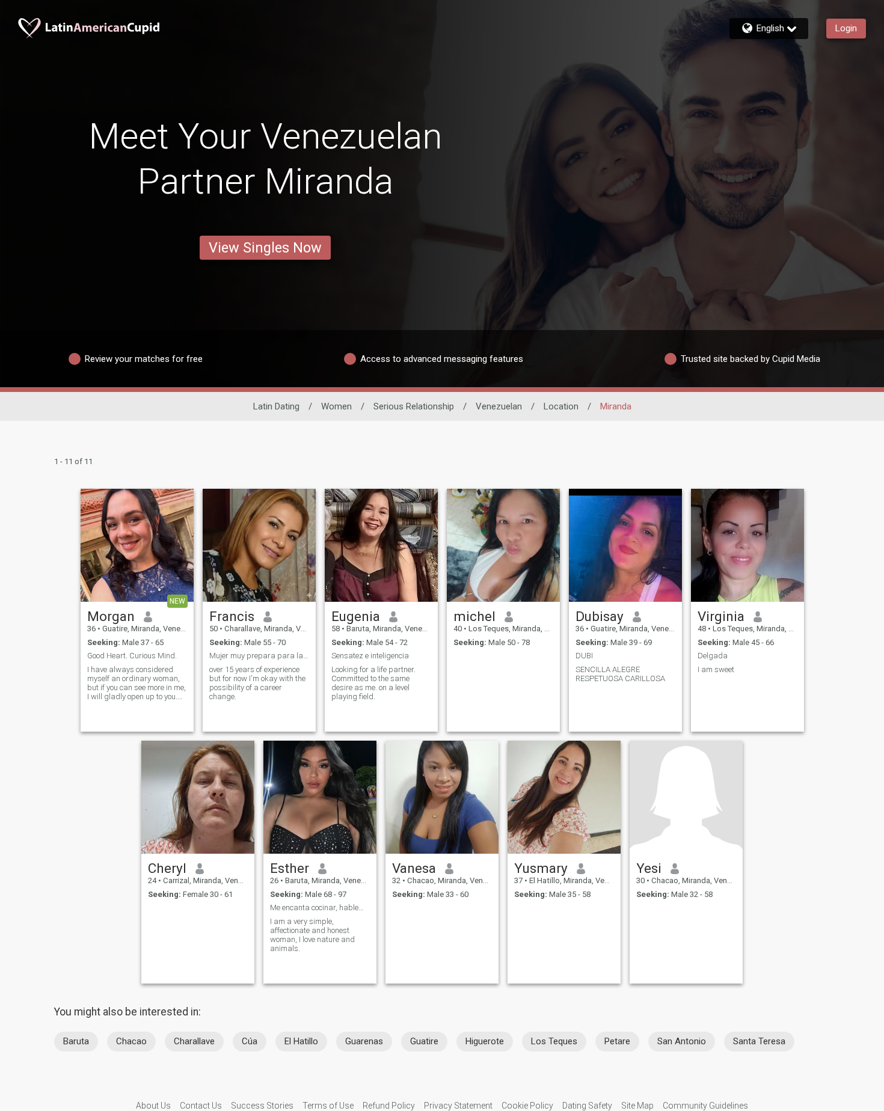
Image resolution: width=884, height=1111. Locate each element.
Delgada (713, 655)
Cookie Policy (527, 1105)
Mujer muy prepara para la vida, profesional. (259, 655)
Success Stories (262, 1105)
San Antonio (681, 1041)
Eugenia (355, 616)
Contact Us (201, 1105)
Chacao (131, 1041)
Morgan (111, 616)
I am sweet (716, 669)
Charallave (194, 1041)
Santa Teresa (759, 1041)
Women (336, 406)
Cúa (249, 1041)
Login (846, 28)
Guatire (424, 1041)
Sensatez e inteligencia (370, 655)
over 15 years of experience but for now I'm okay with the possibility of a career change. (257, 683)
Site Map (637, 1105)
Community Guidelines (705, 1105)
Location (561, 406)
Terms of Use (328, 1105)
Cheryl (167, 868)
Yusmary (541, 868)
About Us (153, 1105)
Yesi (648, 868)
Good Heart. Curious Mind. (132, 655)
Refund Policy (389, 1105)
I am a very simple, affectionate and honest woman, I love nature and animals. (312, 935)
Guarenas (364, 1041)
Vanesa (414, 868)
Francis (231, 616)
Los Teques (554, 1041)
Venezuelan (499, 406)
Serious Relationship (413, 406)
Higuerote (484, 1041)
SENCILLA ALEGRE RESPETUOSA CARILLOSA (620, 674)
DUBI (584, 655)
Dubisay (600, 616)
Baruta (76, 1041)
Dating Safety (587, 1105)
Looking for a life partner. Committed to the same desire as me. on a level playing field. (373, 683)
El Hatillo (301, 1041)
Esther (289, 868)
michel (474, 616)
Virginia (721, 616)
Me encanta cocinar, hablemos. (320, 907)
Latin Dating (276, 406)
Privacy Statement (458, 1105)
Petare (617, 1041)
